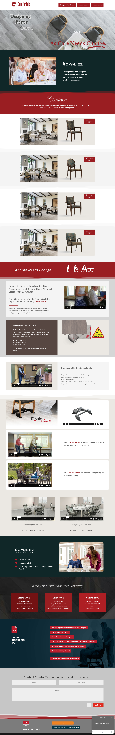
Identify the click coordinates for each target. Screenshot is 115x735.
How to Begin (97, 5)
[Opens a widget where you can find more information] (102, 724)
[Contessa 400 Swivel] (76, 255)
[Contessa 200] (76, 182)
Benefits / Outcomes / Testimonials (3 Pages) (68, 646)
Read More (41, 301)
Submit (98, 705)
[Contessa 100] (76, 144)
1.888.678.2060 (83, 5)
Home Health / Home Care (62, 723)
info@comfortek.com (67, 5)
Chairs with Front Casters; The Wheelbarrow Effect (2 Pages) (73, 641)
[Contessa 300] (76, 219)
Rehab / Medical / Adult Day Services (66, 727)
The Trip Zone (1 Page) (60, 632)
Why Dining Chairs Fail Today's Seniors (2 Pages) (69, 628)
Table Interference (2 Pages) (62, 637)
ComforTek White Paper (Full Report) (65, 658)
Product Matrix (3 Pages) (61, 651)
